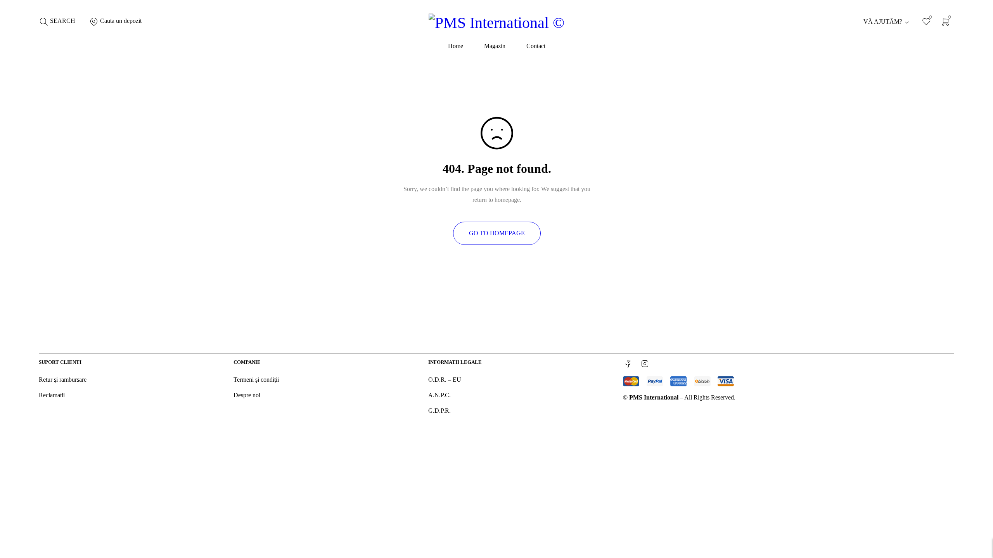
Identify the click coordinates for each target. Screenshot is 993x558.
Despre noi (247, 395)
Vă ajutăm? (882, 21)
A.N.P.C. (439, 395)
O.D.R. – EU (444, 379)
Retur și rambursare (62, 379)
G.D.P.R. (439, 410)
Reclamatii (52, 395)
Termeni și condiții (256, 379)
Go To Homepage (497, 233)
